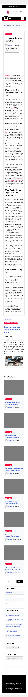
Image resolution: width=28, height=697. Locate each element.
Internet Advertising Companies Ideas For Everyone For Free (11, 503)
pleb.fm (16, 298)
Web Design (8, 33)
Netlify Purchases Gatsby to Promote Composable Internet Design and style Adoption (13, 403)
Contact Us (9, 592)
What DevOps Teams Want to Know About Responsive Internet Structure (14, 469)
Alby (6, 135)
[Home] (6, 18)
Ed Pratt (13, 107)
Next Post (6, 319)
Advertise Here (10, 596)
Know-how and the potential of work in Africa (12, 330)
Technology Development (11, 322)
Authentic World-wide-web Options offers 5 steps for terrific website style (13, 569)
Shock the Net (8, 75)
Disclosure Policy (10, 600)
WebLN (13, 201)
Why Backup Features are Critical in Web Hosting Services (12, 536)
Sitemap (8, 603)
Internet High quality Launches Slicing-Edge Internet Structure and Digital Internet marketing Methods (14, 436)
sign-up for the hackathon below (12, 284)
